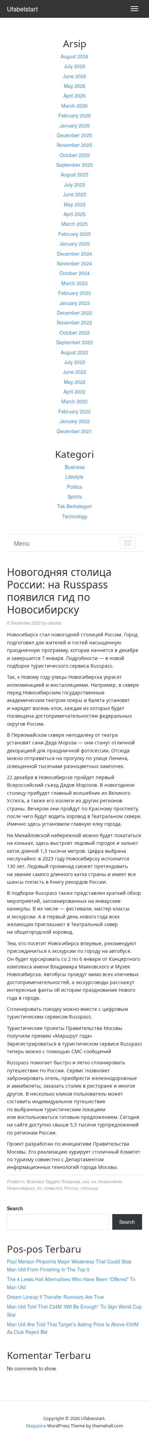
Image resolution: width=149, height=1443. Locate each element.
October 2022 (75, 332)
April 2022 (74, 391)
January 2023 (75, 302)
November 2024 (74, 263)
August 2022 (74, 352)
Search (15, 1208)
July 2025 (74, 184)
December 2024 (74, 253)
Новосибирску (21, 1188)
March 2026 (74, 105)
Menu (21, 542)
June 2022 (74, 371)
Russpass (70, 1181)
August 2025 (74, 174)
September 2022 (74, 342)
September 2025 (74, 164)
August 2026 (74, 56)
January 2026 (75, 125)
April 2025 (74, 214)
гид (85, 1181)
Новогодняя (110, 1181)
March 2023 (74, 283)
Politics (74, 486)
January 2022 (75, 421)
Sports (75, 496)
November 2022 (74, 322)
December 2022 (74, 312)
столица (89, 1188)
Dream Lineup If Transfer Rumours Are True (55, 1296)
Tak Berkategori (74, 506)
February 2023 (74, 292)
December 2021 (74, 431)
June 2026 (74, 76)
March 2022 (74, 401)
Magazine (36, 1426)
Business (75, 466)
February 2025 (74, 233)
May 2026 (75, 85)
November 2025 (74, 144)
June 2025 (74, 194)
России (71, 1188)
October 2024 (75, 273)
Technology (74, 516)
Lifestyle (74, 476)
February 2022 (74, 411)
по (39, 1188)
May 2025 (75, 204)
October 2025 (75, 154)
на (93, 1181)
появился (53, 1188)
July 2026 (74, 66)
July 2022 (74, 361)
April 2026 (74, 95)
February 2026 (74, 115)
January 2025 (75, 243)
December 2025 (74, 135)
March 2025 (74, 223)
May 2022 (75, 381)
